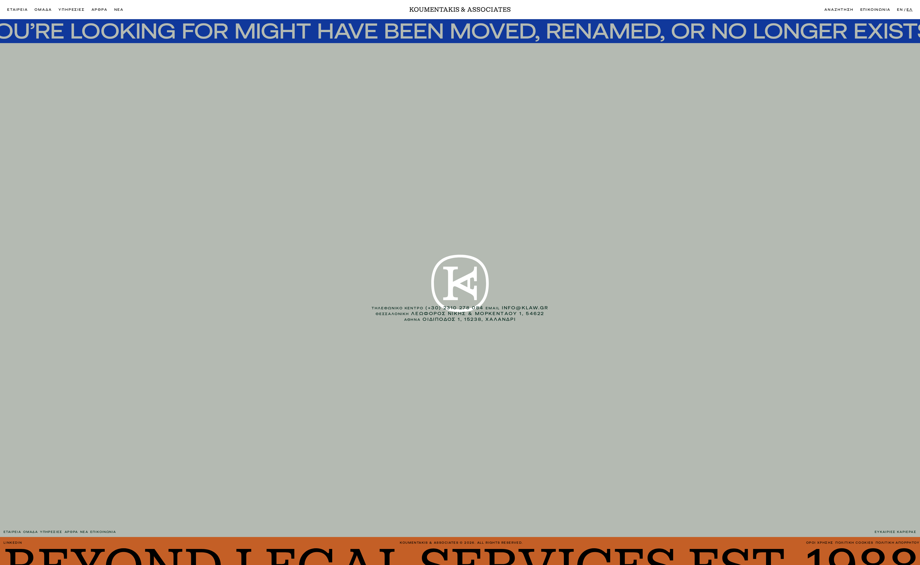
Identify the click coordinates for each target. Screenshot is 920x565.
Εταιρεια (17, 9)
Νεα (119, 9)
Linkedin (13, 542)
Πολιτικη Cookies (854, 542)
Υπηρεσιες (71, 9)
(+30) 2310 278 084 (455, 307)
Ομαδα (43, 9)
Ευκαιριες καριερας (895, 532)
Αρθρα (100, 9)
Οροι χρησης (819, 542)
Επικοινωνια (875, 9)
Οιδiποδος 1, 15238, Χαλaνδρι (469, 319)
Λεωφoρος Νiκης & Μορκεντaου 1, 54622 (477, 313)
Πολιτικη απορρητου (898, 542)
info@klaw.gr (525, 307)
